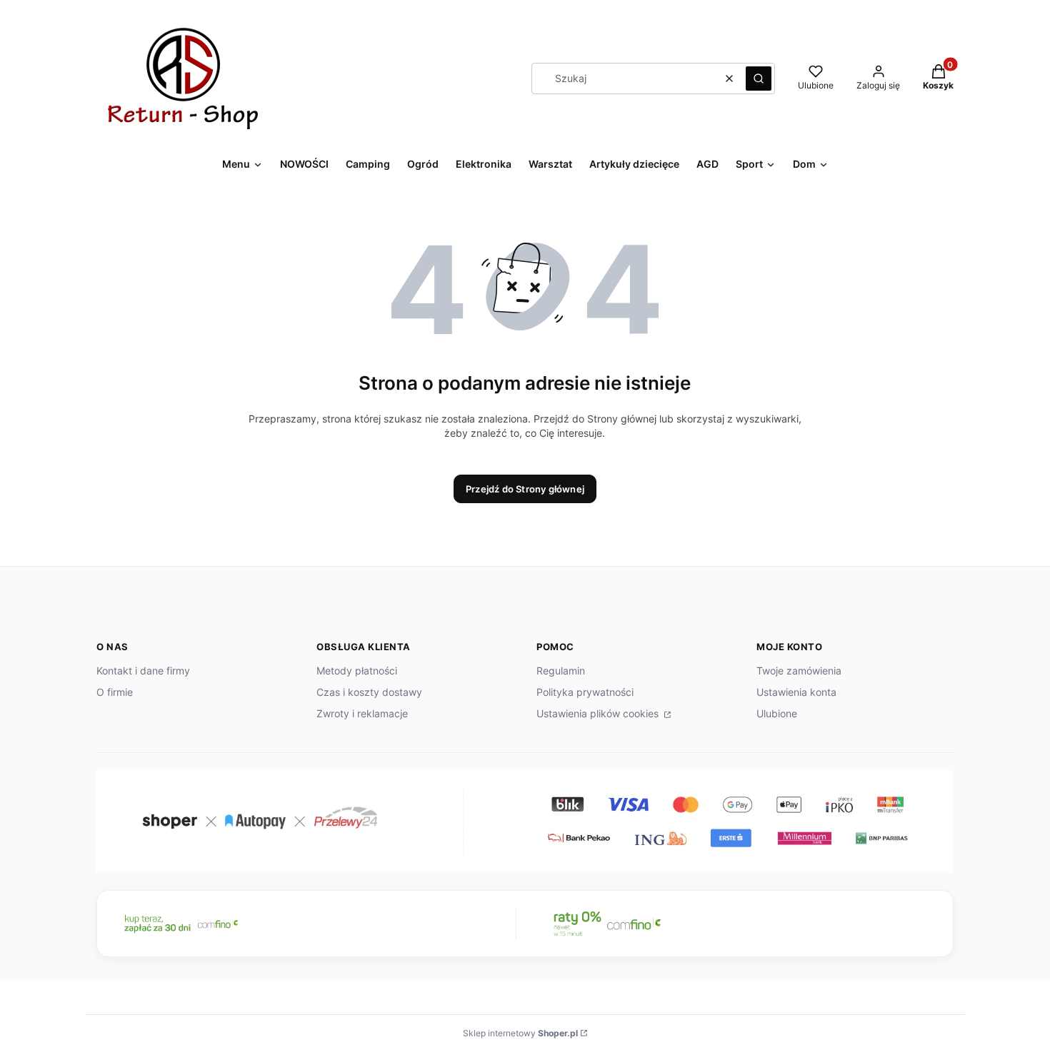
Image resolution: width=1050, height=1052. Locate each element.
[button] (758, 78)
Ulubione (776, 713)
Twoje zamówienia (798, 670)
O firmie (114, 692)
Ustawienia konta (796, 692)
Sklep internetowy (520, 1033)
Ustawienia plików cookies (598, 713)
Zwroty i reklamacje (362, 713)
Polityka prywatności (585, 692)
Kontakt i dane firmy (143, 670)
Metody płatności (356, 670)
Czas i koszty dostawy (369, 692)
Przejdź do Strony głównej (525, 489)
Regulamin (560, 670)
